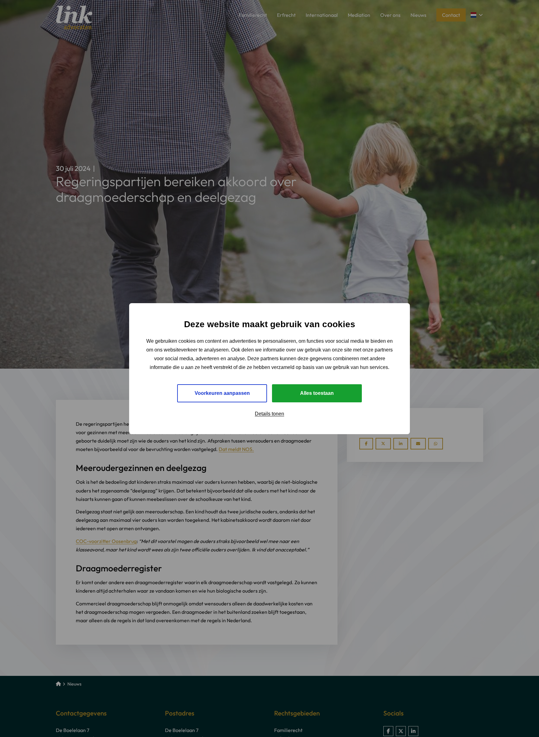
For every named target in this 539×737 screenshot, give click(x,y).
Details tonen (269, 413)
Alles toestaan (317, 392)
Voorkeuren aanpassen (222, 392)
